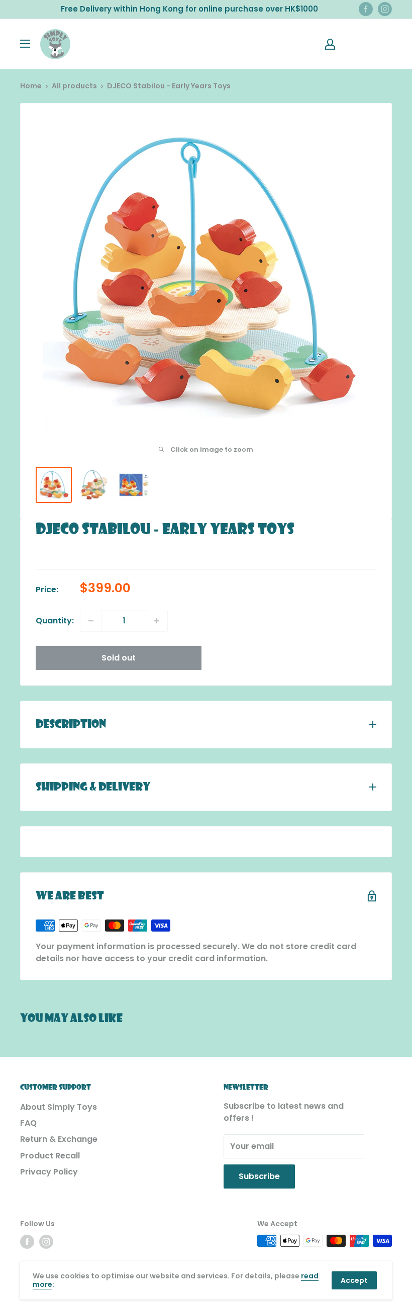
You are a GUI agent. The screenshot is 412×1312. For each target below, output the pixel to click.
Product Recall (50, 1155)
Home (31, 86)
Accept (354, 1280)
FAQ (28, 1123)
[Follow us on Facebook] (366, 9)
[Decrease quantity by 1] (90, 620)
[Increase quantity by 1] (156, 620)
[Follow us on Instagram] (385, 9)
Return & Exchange (58, 1139)
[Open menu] (25, 44)
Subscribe (259, 1176)
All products (74, 86)
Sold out (118, 658)
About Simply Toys (58, 1107)
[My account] (330, 44)
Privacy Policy (49, 1171)
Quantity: (55, 620)
